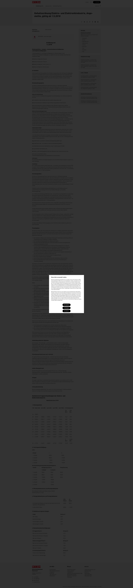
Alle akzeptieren (66, 304)
